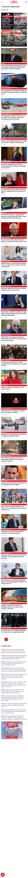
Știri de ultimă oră (6, 88)
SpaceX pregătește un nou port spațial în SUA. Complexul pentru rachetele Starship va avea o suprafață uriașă (13, 711)
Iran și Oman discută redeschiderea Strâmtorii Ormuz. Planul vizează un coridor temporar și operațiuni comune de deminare (13, 651)
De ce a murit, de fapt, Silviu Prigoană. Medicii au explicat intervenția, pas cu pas (13, 240)
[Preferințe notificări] (3, 875)
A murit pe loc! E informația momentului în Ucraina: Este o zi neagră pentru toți (13, 631)
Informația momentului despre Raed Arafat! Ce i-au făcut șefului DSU (12, 532)
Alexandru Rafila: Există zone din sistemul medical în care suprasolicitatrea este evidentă (13, 556)
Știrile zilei (6, 646)
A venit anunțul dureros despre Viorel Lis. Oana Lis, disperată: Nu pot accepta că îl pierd (13, 191)
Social (3, 63)
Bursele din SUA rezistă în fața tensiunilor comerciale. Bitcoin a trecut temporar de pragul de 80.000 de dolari (14, 663)
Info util (4, 138)
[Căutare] (26, 2)
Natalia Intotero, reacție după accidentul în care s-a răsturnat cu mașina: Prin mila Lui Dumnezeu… (13, 264)
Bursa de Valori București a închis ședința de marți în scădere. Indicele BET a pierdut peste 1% (14, 705)
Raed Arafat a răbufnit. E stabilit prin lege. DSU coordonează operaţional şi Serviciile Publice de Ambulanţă (13, 313)
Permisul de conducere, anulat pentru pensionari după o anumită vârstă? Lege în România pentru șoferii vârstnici (14, 216)
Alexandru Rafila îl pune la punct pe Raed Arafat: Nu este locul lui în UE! (13, 289)
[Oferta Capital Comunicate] (14, 730)
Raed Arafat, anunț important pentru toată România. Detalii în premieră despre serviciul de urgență (13, 338)
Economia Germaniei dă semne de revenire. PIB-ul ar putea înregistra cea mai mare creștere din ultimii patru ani (12, 691)
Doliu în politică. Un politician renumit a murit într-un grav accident (13, 411)
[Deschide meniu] (2, 2)
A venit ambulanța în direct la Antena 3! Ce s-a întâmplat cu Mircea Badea (14, 483)
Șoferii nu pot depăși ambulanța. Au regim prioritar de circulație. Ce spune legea (14, 141)
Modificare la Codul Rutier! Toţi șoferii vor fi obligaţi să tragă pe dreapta (13, 435)
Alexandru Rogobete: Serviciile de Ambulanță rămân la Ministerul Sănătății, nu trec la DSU (13, 166)
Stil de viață (4, 187)
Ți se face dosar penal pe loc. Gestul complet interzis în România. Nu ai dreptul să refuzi (14, 363)
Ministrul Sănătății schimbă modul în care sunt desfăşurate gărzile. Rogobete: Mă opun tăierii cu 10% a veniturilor (13, 67)
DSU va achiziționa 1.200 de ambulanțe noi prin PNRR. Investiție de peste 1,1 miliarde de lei (14, 92)
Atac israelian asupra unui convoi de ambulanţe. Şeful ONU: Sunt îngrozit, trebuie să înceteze (12, 459)
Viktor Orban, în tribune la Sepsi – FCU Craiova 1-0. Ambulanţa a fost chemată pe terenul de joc (13, 508)
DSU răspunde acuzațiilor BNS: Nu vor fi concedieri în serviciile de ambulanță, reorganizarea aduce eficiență (13, 117)
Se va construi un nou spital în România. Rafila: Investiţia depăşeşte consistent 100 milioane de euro (13, 581)
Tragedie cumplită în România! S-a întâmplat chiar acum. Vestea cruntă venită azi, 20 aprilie (12, 606)
